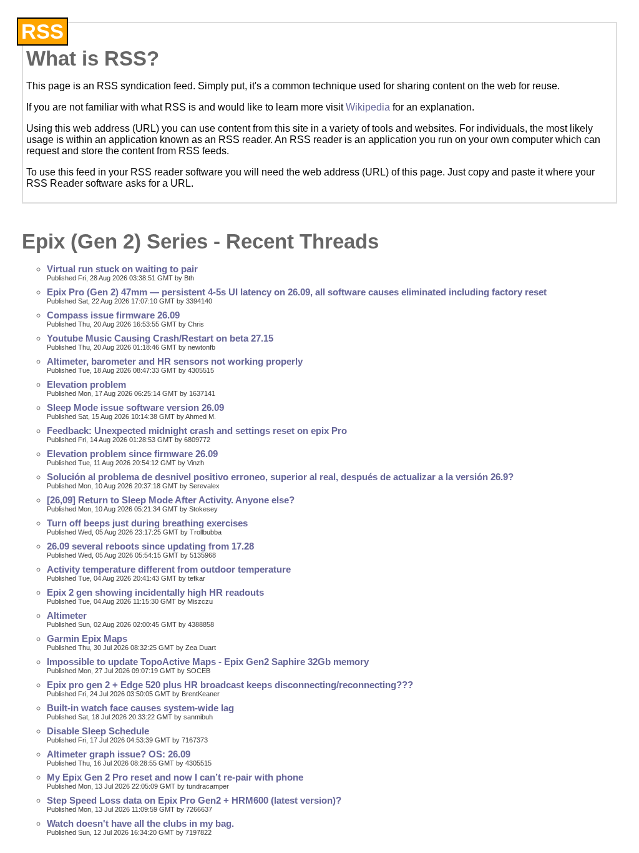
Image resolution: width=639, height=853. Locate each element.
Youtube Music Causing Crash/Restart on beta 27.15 (160, 338)
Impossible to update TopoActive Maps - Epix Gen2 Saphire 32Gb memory (208, 662)
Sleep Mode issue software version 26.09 (135, 408)
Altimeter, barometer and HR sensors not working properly (175, 362)
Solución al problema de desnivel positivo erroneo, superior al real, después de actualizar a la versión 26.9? (280, 477)
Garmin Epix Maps (87, 639)
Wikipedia (368, 107)
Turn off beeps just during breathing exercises (147, 523)
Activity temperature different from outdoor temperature (169, 569)
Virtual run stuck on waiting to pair (122, 269)
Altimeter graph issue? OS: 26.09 (118, 754)
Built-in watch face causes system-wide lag (140, 708)
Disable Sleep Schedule (98, 731)
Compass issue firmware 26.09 (113, 315)
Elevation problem (86, 385)
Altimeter (67, 616)
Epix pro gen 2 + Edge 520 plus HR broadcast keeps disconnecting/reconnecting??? (230, 685)
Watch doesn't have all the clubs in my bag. (140, 824)
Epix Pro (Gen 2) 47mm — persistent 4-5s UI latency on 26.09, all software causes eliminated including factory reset (297, 292)
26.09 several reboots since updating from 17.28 (150, 546)
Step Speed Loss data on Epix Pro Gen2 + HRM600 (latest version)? (194, 801)
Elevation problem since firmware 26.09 (132, 454)
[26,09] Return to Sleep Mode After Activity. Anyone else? (171, 500)
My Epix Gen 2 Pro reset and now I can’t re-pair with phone (175, 777)
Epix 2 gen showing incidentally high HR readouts (155, 593)
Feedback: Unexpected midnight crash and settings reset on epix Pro (197, 431)
